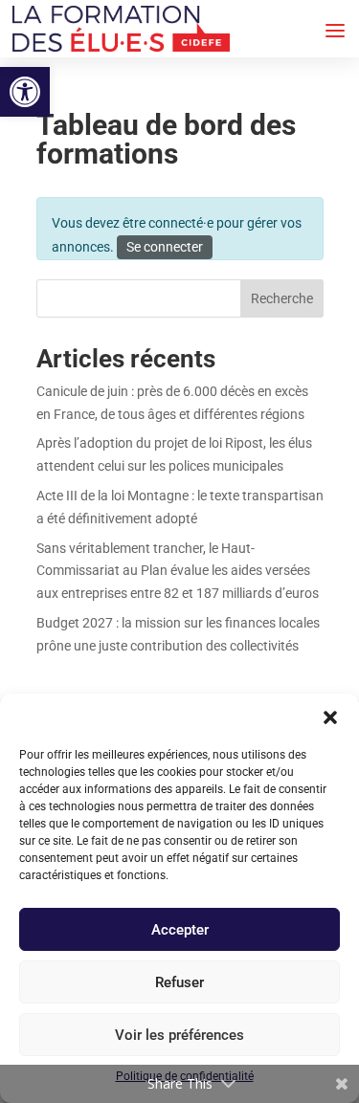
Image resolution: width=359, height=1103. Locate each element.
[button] (25, 92)
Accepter (180, 929)
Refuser (179, 982)
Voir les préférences (179, 1035)
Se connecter (164, 246)
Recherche (282, 298)
